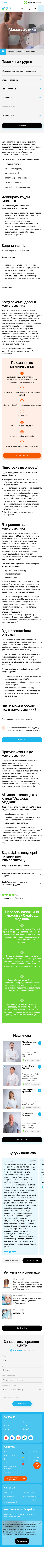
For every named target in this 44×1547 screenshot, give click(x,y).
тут (3, 843)
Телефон (6, 1356)
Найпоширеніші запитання (10, 1467)
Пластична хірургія (17, 61)
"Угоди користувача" (15, 1531)
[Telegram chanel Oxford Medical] (30, 1437)
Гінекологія (8, 1493)
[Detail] (22, 1051)
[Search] (29, 8)
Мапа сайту (8, 1472)
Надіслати (22, 1403)
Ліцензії (6, 1425)
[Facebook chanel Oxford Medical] (12, 1437)
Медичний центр (8, 1376)
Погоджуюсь (22, 1541)
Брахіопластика (9, 89)
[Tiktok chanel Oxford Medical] (24, 1437)
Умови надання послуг (14, 1397)
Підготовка (30, 51)
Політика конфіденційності (7, 1397)
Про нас (26, 1425)
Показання (20, 51)
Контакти (26, 1422)
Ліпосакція (7, 97)
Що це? (11, 51)
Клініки (6, 1462)
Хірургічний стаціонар (31, 1496)
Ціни (5, 1459)
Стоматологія (9, 1496)
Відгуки (6, 1429)
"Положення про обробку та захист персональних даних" (18, 1531)
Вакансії (26, 1429)
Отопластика (8, 115)
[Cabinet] (35, 8)
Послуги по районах (31, 1500)
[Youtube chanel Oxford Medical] (6, 1437)
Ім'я (4, 1366)
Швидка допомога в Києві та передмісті (11, 1501)
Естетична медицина (31, 1493)
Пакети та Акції (10, 1455)
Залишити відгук (11, 1260)
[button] (37, 1465)
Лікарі (6, 1452)
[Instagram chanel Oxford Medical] (18, 1437)
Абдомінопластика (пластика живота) (19, 71)
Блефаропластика (10, 80)
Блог (5, 1422)
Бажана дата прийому (10, 1385)
